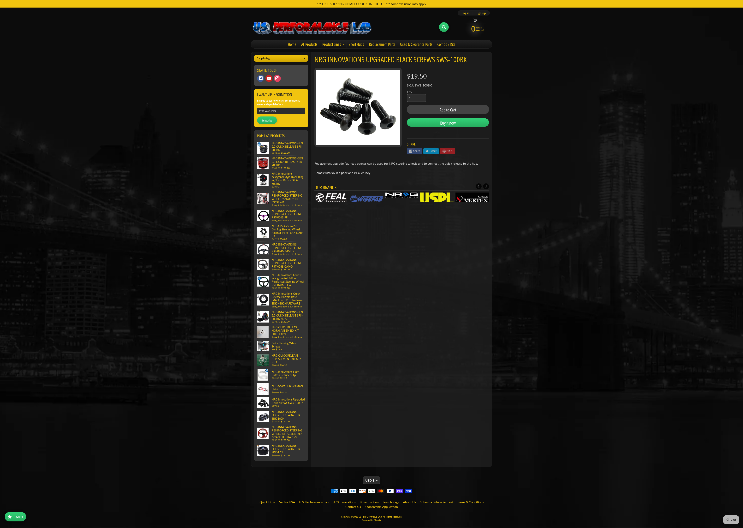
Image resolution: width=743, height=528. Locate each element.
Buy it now (448, 123)
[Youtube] (268, 78)
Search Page (391, 502)
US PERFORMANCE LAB (370, 516)
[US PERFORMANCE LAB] (312, 27)
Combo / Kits (446, 44)
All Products (309, 44)
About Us (409, 502)
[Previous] (479, 186)
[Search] (444, 27)
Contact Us (353, 506)
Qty (409, 92)
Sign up (481, 13)
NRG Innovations (344, 502)
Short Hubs (356, 44)
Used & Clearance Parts (416, 44)
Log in (466, 13)
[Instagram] (277, 78)
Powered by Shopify (371, 520)
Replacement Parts (382, 44)
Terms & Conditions (470, 502)
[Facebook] (260, 78)
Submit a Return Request (436, 502)
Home (292, 44)
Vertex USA (287, 502)
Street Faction (369, 502)
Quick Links (267, 502)
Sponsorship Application (381, 506)
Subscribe (267, 120)
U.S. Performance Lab (314, 502)
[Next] (486, 186)
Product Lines (334, 45)
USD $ (369, 480)
